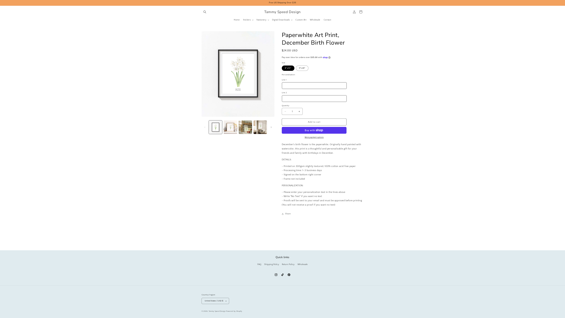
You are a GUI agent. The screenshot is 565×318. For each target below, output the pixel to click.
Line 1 (284, 80)
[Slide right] (271, 127)
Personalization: (288, 75)
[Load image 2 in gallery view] (230, 127)
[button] (205, 12)
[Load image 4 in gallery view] (260, 127)
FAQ (259, 264)
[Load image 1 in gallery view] (215, 127)
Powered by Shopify (234, 311)
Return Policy (288, 264)
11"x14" (302, 68)
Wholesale (303, 264)
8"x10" (288, 68)
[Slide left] (205, 127)
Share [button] (288, 214)
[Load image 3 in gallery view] (245, 127)
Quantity (285, 106)
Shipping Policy (271, 264)
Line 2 (284, 93)
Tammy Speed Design (217, 311)
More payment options (314, 137)
